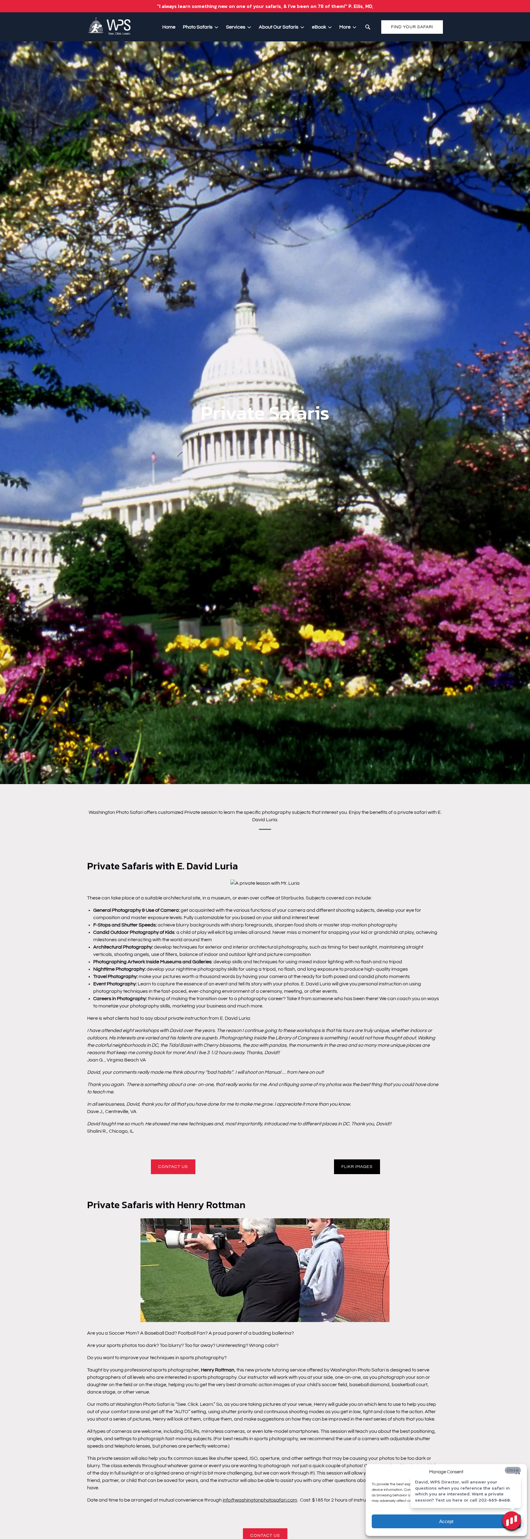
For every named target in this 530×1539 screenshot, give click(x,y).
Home (168, 27)
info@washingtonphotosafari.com (260, 1500)
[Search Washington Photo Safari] (367, 27)
